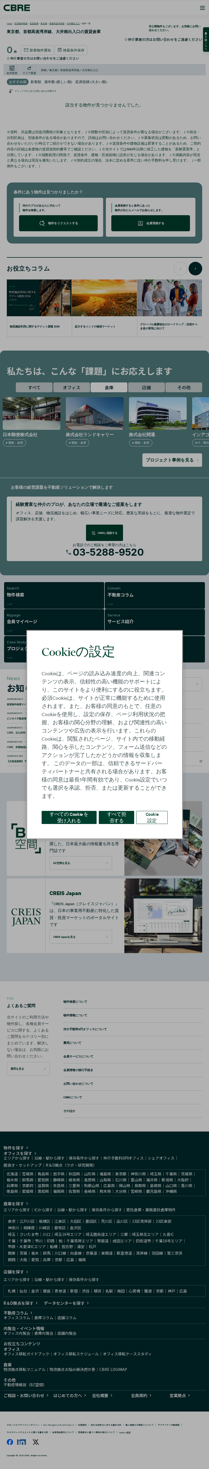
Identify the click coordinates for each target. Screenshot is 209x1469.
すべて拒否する (116, 817)
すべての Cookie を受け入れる (69, 817)
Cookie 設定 (152, 817)
